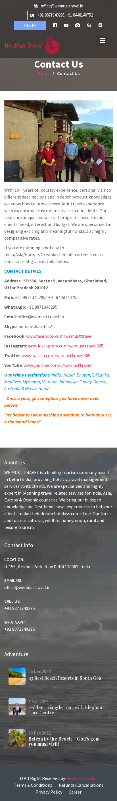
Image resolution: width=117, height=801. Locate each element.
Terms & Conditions (33, 785)
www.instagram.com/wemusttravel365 (65, 346)
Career (75, 792)
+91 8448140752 (79, 15)
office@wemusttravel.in (62, 6)
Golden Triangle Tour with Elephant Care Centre (66, 709)
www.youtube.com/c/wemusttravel (57, 365)
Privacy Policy (48, 792)
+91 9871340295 (50, 15)
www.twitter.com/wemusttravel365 (56, 355)
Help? (30, 25)
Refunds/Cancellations (81, 785)
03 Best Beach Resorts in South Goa (64, 678)
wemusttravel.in (82, 778)
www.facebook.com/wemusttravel (59, 336)
